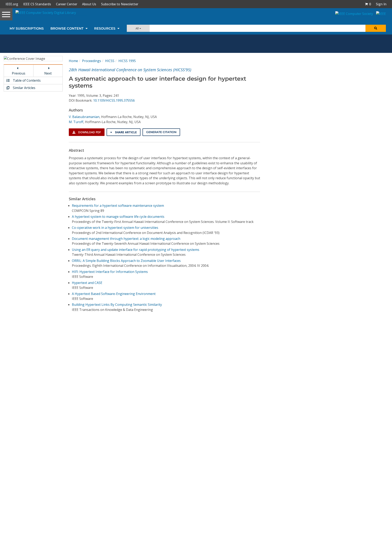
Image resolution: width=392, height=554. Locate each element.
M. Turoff (76, 122)
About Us (89, 4)
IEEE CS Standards (37, 4)
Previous (18, 73)
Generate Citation (161, 132)
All (137, 28)
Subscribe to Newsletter (119, 4)
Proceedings (91, 61)
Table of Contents (26, 80)
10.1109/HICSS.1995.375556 (114, 100)
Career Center (66, 4)
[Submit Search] (375, 28)
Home (73, 61)
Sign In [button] (381, 4)
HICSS (109, 61)
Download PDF (89, 132)
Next (48, 73)
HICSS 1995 (127, 61)
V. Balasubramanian (84, 117)
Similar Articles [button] (23, 88)
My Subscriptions (27, 28)
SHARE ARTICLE (125, 132)
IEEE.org (12, 4)
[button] (367, 4)
